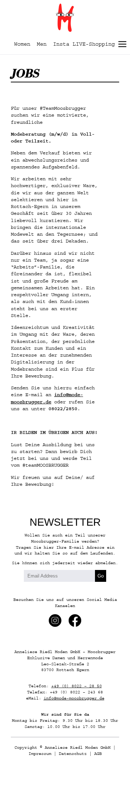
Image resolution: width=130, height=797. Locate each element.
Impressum (40, 753)
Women (22, 44)
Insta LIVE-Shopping (84, 44)
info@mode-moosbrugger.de (74, 698)
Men (42, 44)
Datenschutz (73, 753)
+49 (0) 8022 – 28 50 (76, 686)
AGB (98, 753)
